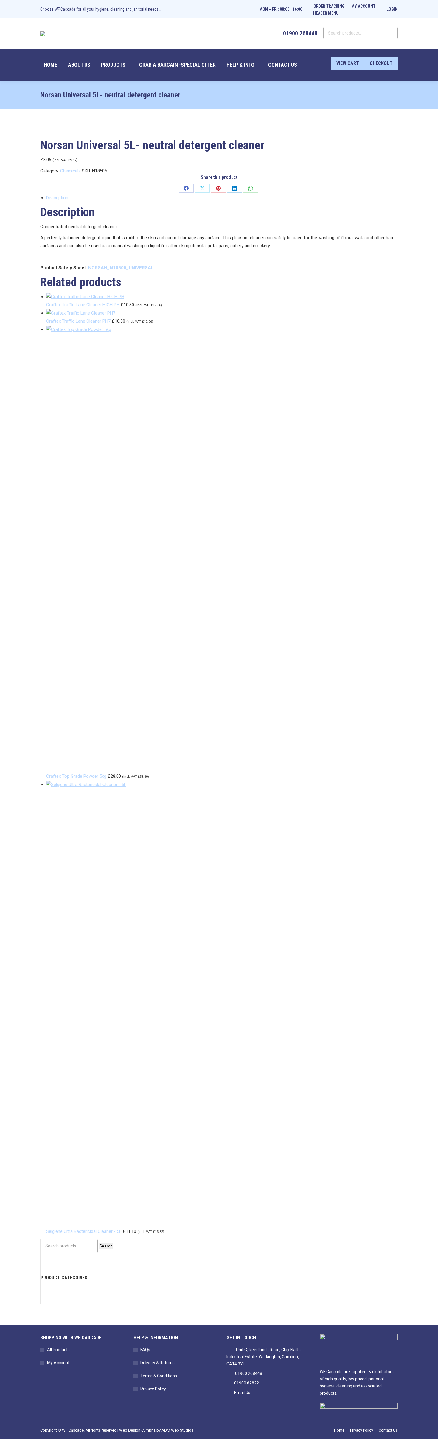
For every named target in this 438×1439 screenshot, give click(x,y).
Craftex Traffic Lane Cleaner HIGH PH (83, 304)
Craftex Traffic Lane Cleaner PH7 (79, 321)
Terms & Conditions (158, 1375)
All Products (58, 1349)
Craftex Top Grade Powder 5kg (77, 776)
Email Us (242, 1392)
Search (106, 1246)
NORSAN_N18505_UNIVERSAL (121, 267)
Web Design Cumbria (137, 1430)
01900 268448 (248, 1373)
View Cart (347, 63)
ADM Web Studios (177, 1430)
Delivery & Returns (157, 1362)
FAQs (145, 1349)
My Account (58, 1362)
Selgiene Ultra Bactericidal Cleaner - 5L (84, 1231)
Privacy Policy (153, 1389)
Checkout (381, 63)
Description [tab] (57, 197)
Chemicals (70, 171)
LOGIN (392, 9)
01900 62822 (246, 1383)
